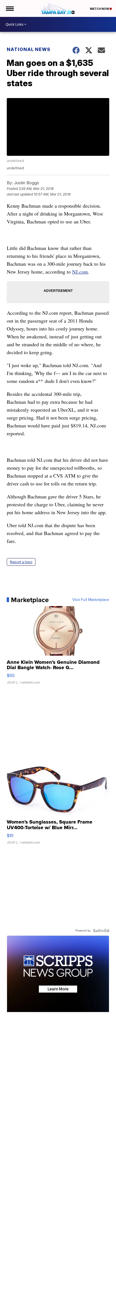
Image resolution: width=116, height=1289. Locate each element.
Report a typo (21, 562)
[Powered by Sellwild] (101, 931)
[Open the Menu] (9, 8)
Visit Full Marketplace (90, 600)
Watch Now (100, 8)
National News (28, 49)
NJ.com (80, 271)
